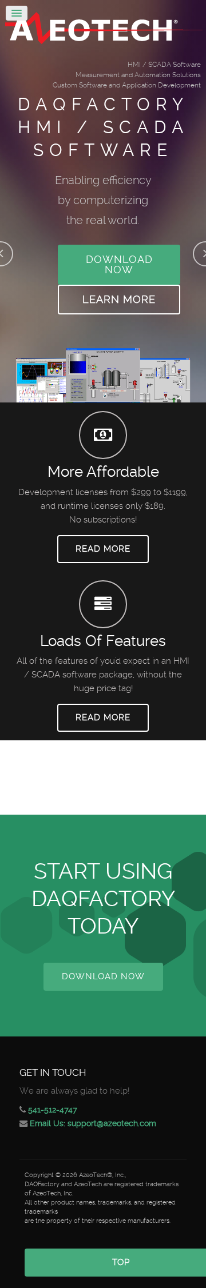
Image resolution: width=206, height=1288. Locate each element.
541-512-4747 (52, 1109)
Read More (103, 549)
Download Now (119, 264)
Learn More (119, 299)
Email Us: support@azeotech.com (93, 1123)
